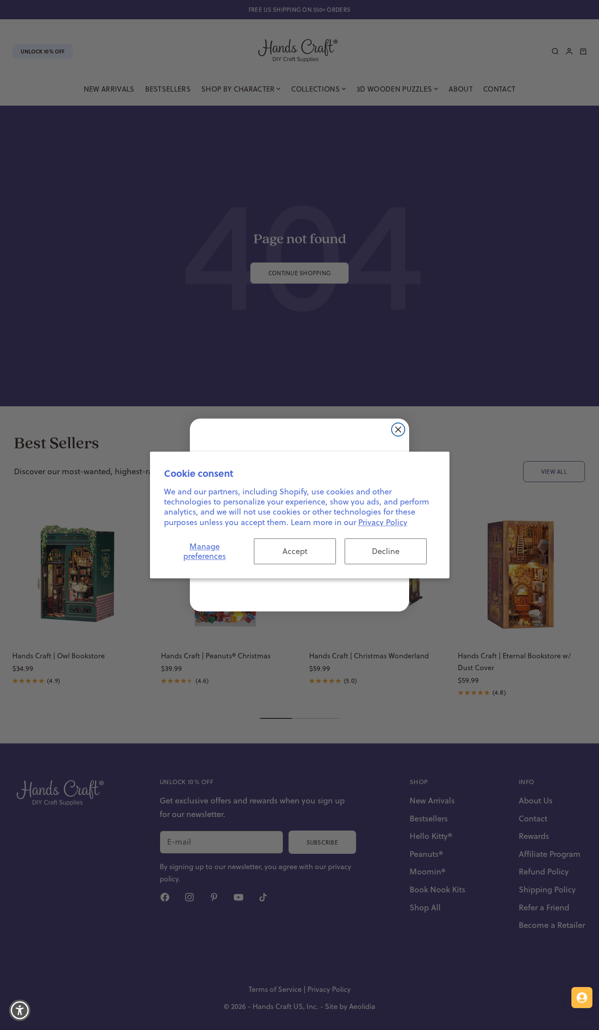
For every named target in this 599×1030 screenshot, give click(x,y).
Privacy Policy (382, 522)
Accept (294, 551)
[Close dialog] (398, 429)
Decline (385, 551)
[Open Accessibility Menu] (20, 1010)
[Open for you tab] (581, 997)
